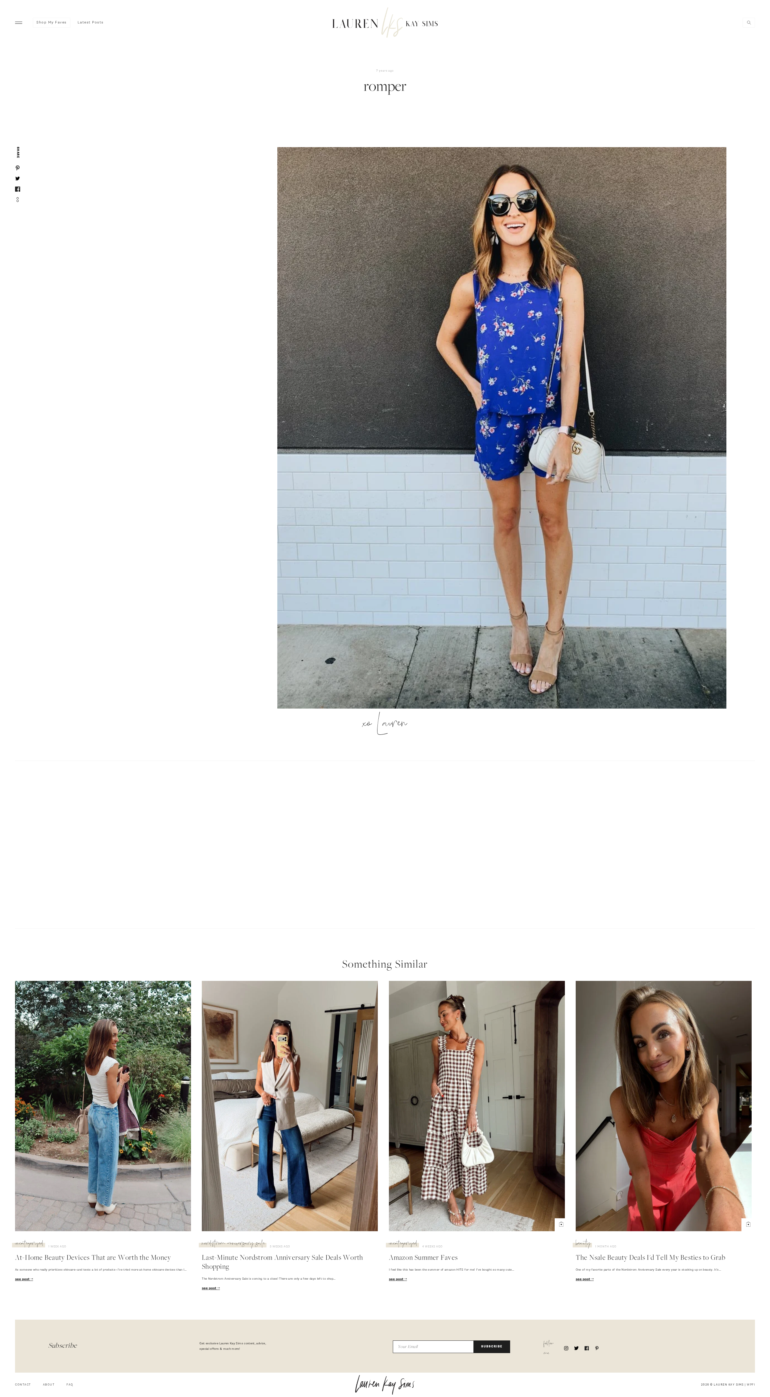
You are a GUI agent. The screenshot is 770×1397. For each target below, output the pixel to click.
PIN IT (505, 428)
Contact (23, 1384)
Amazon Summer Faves (423, 1258)
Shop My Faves (51, 22)
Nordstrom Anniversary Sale (233, 1244)
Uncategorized (29, 1244)
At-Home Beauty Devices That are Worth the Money (93, 1258)
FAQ (69, 1384)
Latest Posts (91, 22)
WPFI (751, 1384)
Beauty (583, 1244)
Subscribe (492, 1346)
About (49, 1384)
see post (22, 1279)
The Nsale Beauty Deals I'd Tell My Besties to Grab (650, 1258)
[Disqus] (385, 843)
